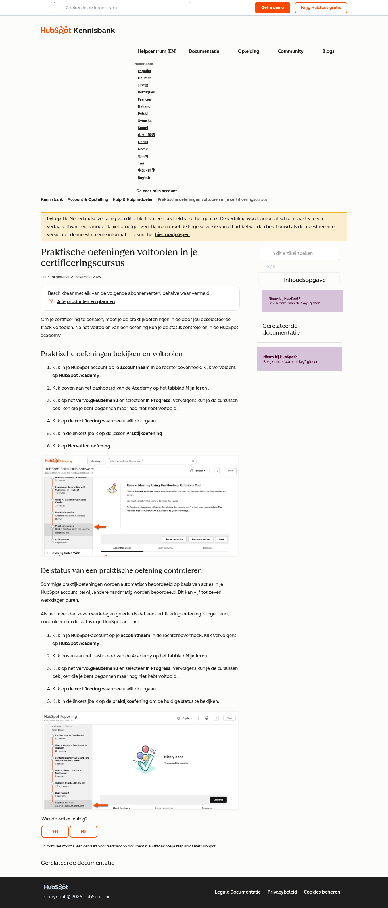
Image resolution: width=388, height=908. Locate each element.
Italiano (144, 107)
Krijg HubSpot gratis (321, 7)
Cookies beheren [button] (322, 892)
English (144, 178)
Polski (143, 114)
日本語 (143, 85)
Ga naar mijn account (156, 191)
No (83, 831)
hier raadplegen (172, 234)
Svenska (145, 121)
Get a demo (272, 7)
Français (145, 99)
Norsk (143, 149)
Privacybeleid (282, 892)
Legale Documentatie (238, 892)
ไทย (141, 163)
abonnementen (144, 293)
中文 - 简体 (146, 170)
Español (144, 71)
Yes (55, 831)
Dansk (143, 142)
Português (146, 92)
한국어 (143, 156)
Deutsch (144, 78)
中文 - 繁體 (146, 135)
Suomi (143, 128)
